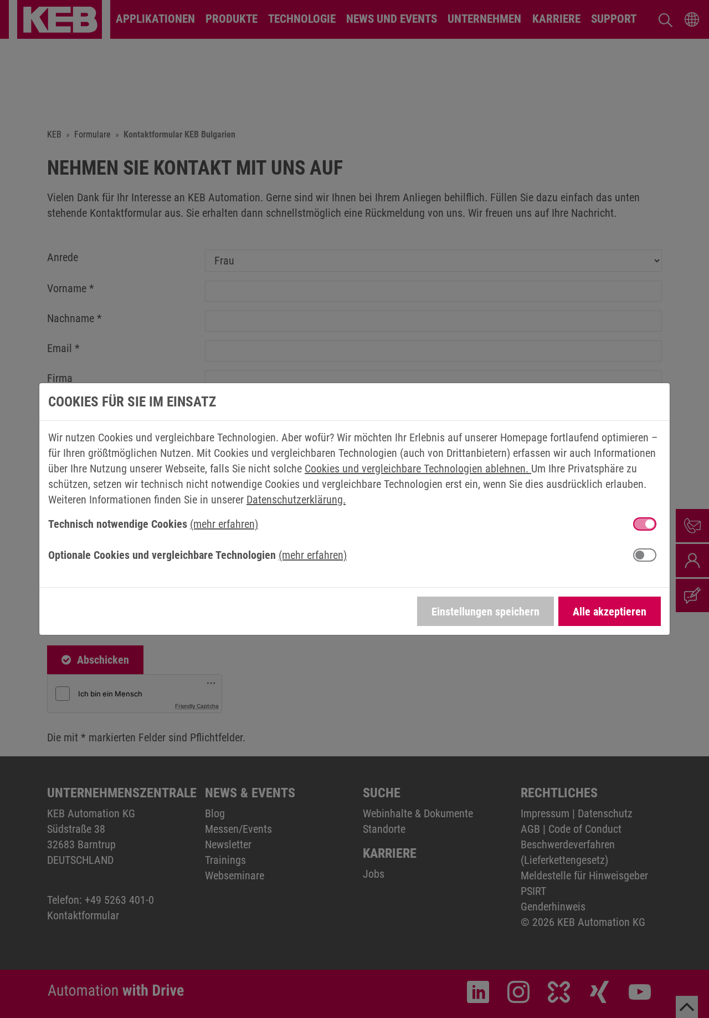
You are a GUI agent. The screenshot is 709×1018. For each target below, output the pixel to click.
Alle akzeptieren (609, 611)
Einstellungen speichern (485, 611)
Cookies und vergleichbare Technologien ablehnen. (418, 468)
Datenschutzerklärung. (296, 499)
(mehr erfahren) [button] (224, 524)
